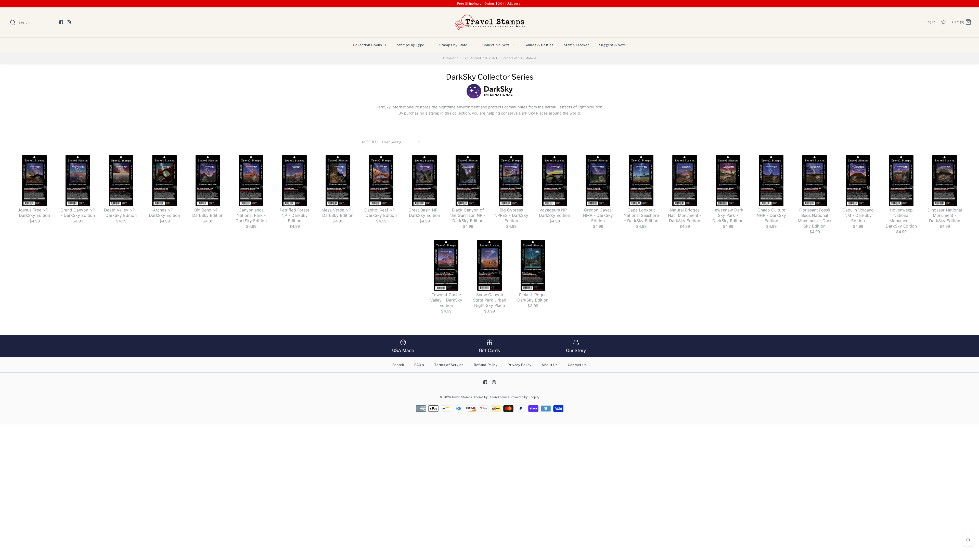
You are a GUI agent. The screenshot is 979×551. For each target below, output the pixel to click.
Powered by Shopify (525, 397)
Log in (930, 22)
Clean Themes (498, 397)
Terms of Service (448, 365)
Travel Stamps (462, 397)
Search (398, 365)
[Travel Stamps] (489, 15)
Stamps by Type (413, 45)
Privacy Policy (519, 365)
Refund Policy (485, 365)
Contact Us (577, 365)
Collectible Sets (498, 45)
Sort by (369, 142)
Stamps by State (455, 45)
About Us (550, 365)
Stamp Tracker (576, 45)
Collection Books (370, 45)
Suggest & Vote (612, 45)
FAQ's (419, 365)
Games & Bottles (539, 45)
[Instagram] (69, 22)
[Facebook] (61, 22)
